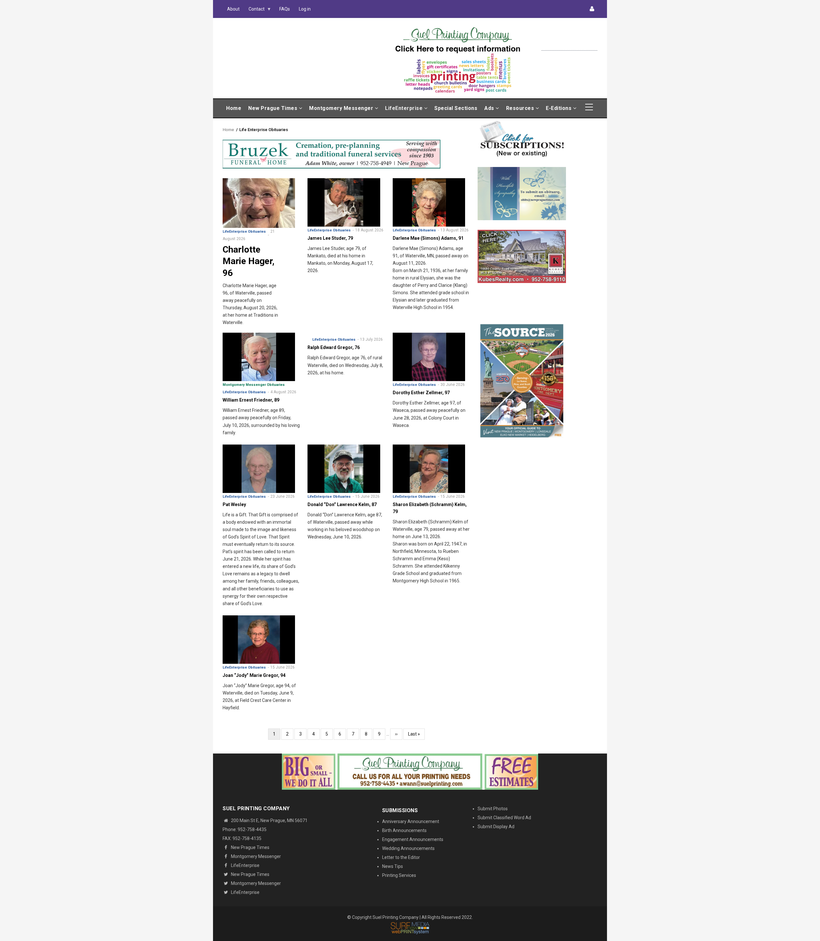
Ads (490, 108)
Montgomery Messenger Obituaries (254, 385)
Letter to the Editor (401, 857)
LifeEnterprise (404, 108)
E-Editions (559, 108)
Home (233, 108)
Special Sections (455, 108)
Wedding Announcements (408, 848)
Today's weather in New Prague (569, 47)
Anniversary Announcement (410, 821)
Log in (305, 9)
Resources (521, 108)
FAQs (284, 9)
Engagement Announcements (412, 839)
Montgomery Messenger (342, 108)
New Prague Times (273, 108)
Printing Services (399, 875)
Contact (254, 10)
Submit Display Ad (496, 826)
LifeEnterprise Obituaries (244, 231)
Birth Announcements (404, 830)
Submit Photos (493, 808)
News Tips (392, 866)
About (233, 9)
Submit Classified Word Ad (504, 817)
